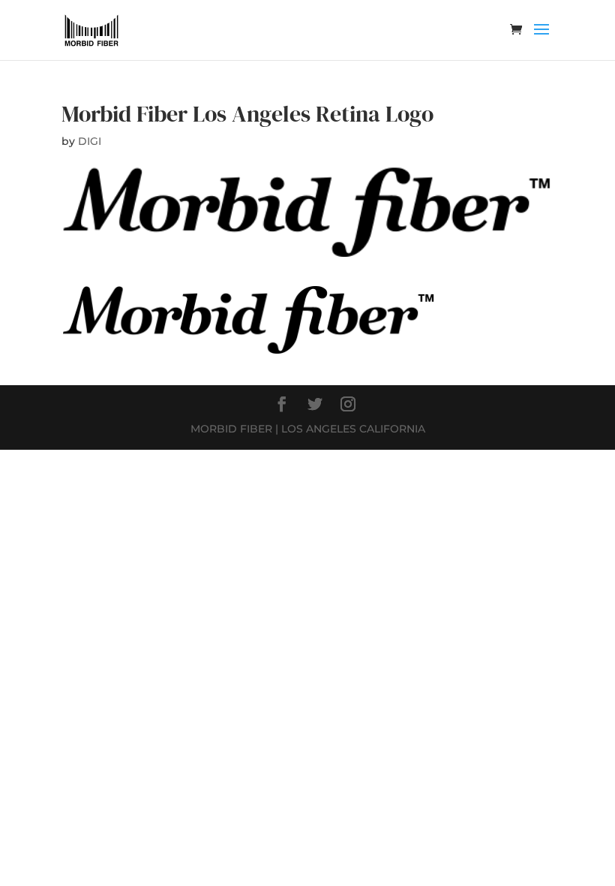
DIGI (89, 141)
